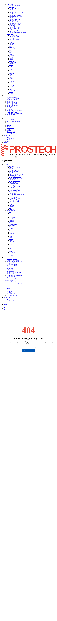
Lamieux (12, 85)
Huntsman (12, 59)
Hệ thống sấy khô (14, 21)
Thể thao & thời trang (12, 133)
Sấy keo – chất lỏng (11, 116)
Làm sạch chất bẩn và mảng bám (14, 113)
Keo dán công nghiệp (12, 97)
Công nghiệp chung (14, 38)
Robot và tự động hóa (15, 28)
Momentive (12, 52)
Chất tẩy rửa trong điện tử (16, 27)
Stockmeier (12, 84)
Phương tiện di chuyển (15, 36)
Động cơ (9, 125)
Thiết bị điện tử (13, 35)
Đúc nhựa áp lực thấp (15, 13)
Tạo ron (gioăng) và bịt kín (16, 8)
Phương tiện (9, 129)
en (4, 307)
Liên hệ (5, 142)
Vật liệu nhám (13, 31)
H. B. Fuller (12, 55)
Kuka (11, 89)
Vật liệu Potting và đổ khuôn (16, 12)
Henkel (11, 65)
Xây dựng (9, 130)
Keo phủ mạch (13, 11)
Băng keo (12, 7)
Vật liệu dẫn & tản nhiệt (15, 15)
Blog (8, 137)
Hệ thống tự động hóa (12, 112)
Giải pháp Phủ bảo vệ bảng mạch (14, 99)
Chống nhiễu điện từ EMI (16, 16)
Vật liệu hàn (12, 17)
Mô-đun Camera (10, 128)
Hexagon (12, 57)
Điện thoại (12, 44)
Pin (10, 46)
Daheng (11, 92)
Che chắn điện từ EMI (12, 104)
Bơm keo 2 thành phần (12, 102)
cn (4, 309)
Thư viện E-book (11, 138)
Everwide (12, 78)
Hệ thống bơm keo (14, 20)
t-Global (11, 77)
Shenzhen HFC (13, 62)
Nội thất (8, 124)
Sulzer (11, 51)
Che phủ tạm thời (14, 9)
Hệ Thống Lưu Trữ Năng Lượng (14, 121)
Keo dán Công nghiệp (15, 5)
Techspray (12, 61)
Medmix (11, 93)
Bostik (11, 54)
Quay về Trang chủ (28, 350)
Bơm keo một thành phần (12, 105)
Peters (11, 88)
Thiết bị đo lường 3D (14, 30)
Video (8, 141)
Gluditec (12, 58)
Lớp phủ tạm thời (11, 114)
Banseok (12, 73)
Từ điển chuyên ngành (12, 139)
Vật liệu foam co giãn (15, 19)
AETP (11, 74)
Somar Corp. (13, 82)
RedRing (12, 79)
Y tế (10, 40)
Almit (11, 75)
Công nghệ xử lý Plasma (15, 23)
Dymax (11, 66)
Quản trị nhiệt (10, 106)
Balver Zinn (12, 86)
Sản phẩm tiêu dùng (14, 39)
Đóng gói (12, 47)
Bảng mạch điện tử (11, 109)
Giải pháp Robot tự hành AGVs (14, 110)
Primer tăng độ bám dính (15, 24)
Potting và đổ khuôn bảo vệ (13, 98)
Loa (7, 122)
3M (10, 50)
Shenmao (12, 81)
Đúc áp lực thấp (10, 101)
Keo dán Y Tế (10, 126)
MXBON (12, 70)
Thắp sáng (12, 42)
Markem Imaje (13, 90)
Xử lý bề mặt (10, 108)
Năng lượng (12, 43)
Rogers (11, 69)
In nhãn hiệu (12, 26)
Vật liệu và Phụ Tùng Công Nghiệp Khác (19, 32)
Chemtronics (12, 63)
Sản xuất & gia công (11, 132)
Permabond (12, 71)
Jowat (11, 67)
